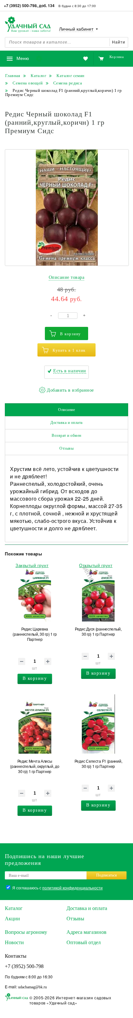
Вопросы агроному (26, 932)
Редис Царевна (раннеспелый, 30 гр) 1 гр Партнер (35, 634)
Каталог (14, 908)
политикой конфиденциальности (72, 887)
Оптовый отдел (83, 942)
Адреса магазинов (86, 932)
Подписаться (106, 875)
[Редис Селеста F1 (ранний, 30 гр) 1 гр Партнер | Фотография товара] (98, 724)
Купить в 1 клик (69, 350)
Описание (66, 409)
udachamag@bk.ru (32, 987)
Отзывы (66, 448)
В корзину (70, 334)
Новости (14, 942)
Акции (12, 918)
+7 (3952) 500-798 (24, 966)
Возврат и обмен (66, 435)
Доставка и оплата (66, 422)
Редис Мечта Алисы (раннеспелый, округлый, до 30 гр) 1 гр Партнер (34, 766)
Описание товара (67, 277)
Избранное (56, 59)
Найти (118, 42)
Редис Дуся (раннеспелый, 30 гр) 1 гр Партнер (98, 631)
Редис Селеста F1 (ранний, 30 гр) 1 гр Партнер (98, 764)
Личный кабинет (76, 29)
